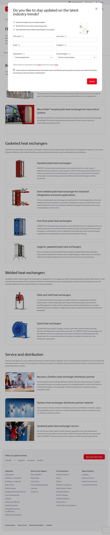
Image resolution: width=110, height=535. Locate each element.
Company (60, 45)
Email (15, 45)
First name (17, 36)
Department (18, 54)
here (39, 65)
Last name (60, 36)
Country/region (62, 54)
